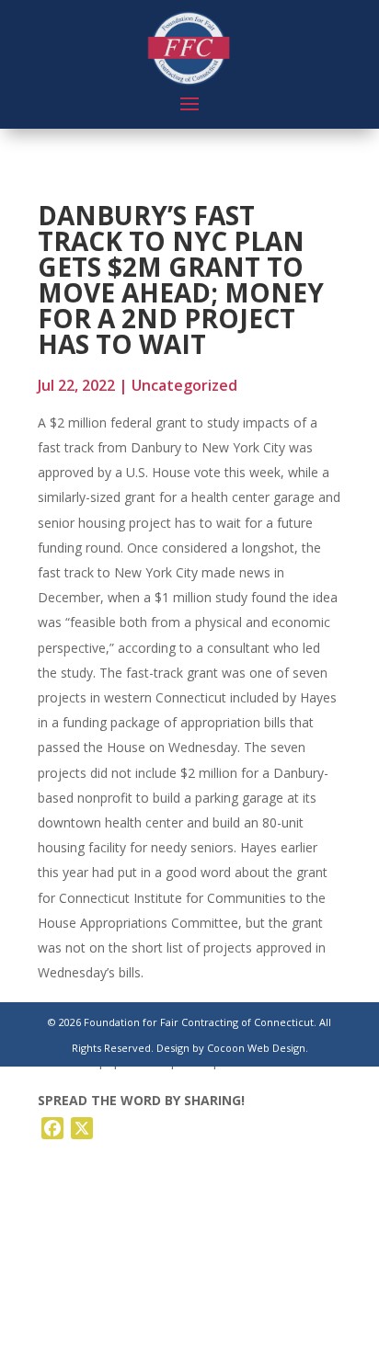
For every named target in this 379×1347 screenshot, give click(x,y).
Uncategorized (184, 385)
